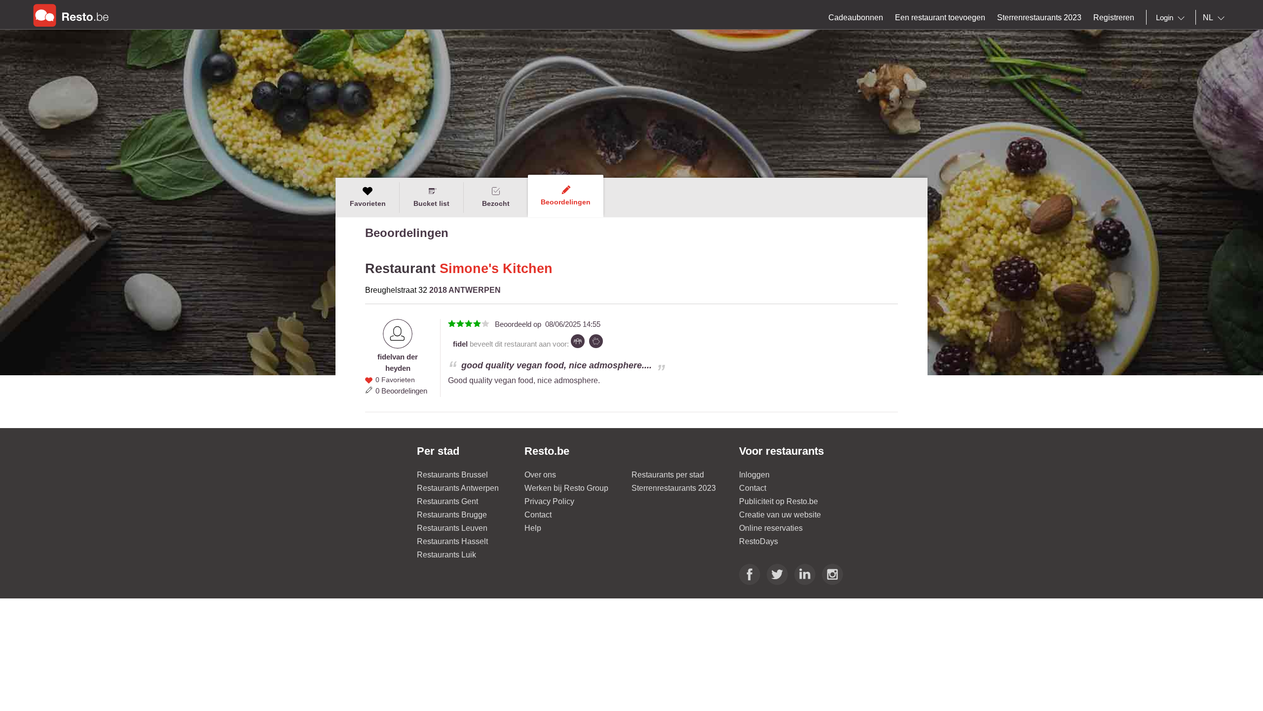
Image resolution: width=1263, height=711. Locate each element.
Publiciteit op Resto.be (778, 501)
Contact (538, 515)
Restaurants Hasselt (452, 541)
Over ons (540, 475)
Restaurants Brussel (452, 475)
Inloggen (754, 475)
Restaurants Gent (447, 501)
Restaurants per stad (668, 475)
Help (532, 528)
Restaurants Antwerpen (458, 488)
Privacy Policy (549, 501)
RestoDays (758, 541)
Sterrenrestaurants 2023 (674, 488)
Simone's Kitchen (496, 268)
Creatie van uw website (780, 515)
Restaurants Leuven (452, 528)
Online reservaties (771, 528)
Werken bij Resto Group (566, 488)
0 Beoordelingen (401, 391)
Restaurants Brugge (452, 515)
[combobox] (1172, 17)
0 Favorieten (395, 380)
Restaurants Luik (446, 555)
